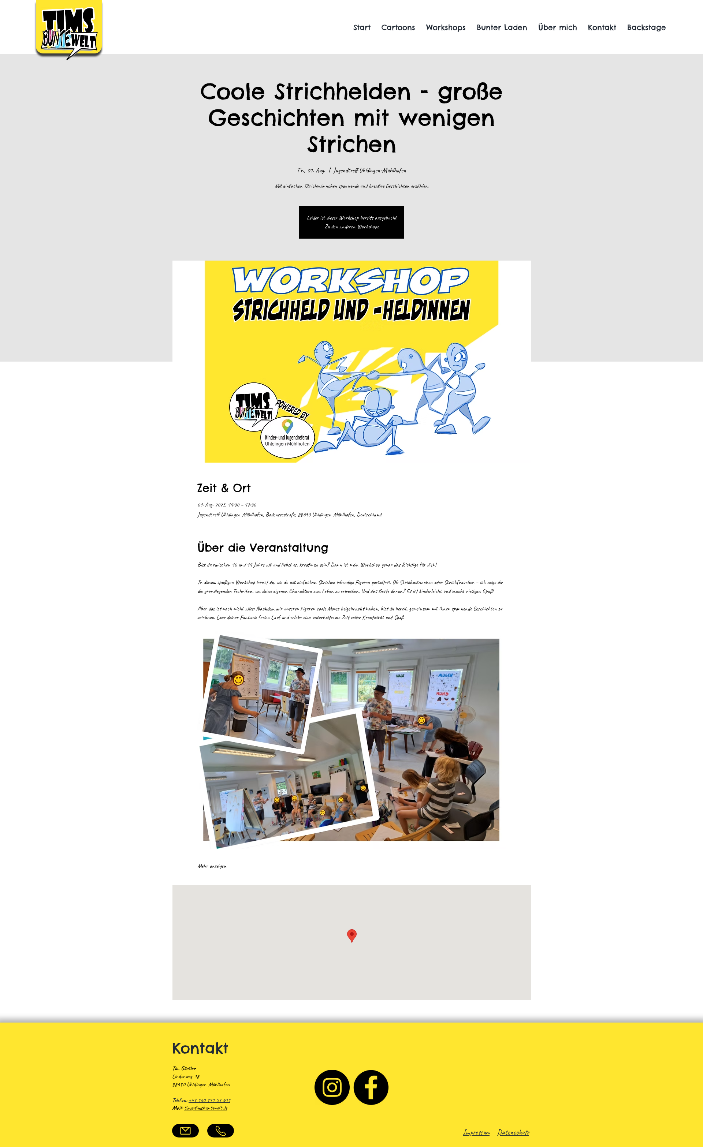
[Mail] (185, 1130)
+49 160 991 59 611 (209, 1100)
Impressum (476, 1132)
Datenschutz (513, 1132)
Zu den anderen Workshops (351, 226)
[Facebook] (370, 1087)
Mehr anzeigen (211, 866)
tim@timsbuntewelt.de (205, 1107)
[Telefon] (220, 1130)
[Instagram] (332, 1087)
